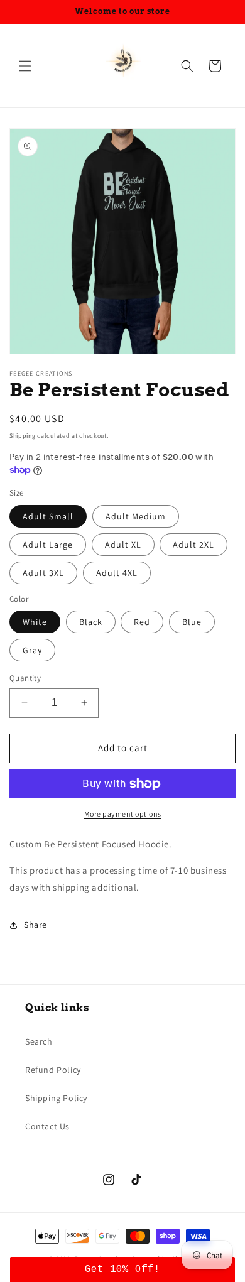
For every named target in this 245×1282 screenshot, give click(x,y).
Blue (192, 621)
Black (90, 621)
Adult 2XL (193, 544)
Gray (32, 650)
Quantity (25, 678)
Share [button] (35, 924)
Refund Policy (53, 1069)
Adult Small (48, 516)
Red (142, 621)
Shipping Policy (56, 1098)
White (35, 621)
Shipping (22, 436)
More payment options (122, 813)
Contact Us (47, 1126)
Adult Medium (136, 516)
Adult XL (123, 544)
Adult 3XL (43, 573)
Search (39, 1041)
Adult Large (48, 544)
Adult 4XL (117, 573)
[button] (25, 66)
